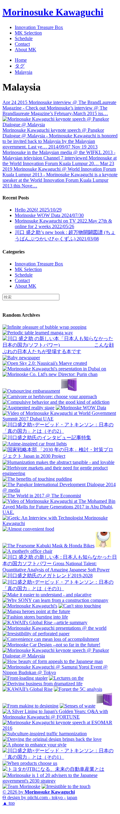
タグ (20, 66)
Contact (22, 44)
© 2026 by (38, 792)
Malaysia (23, 72)
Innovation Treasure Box (39, 27)
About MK (25, 49)
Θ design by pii (39, 797)
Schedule (24, 38)
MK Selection (28, 32)
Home (21, 60)
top (8, 803)
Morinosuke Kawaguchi (52, 12)
